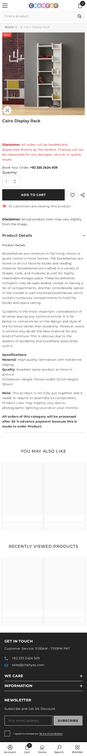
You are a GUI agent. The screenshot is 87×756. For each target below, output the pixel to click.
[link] (22, 522)
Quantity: (9, 172)
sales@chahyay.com (28, 665)
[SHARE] (81, 195)
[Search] (43, 16)
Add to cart (33, 195)
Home (9, 27)
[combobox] (38, 16)
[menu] (5, 5)
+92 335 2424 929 (44, 167)
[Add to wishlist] (72, 194)
